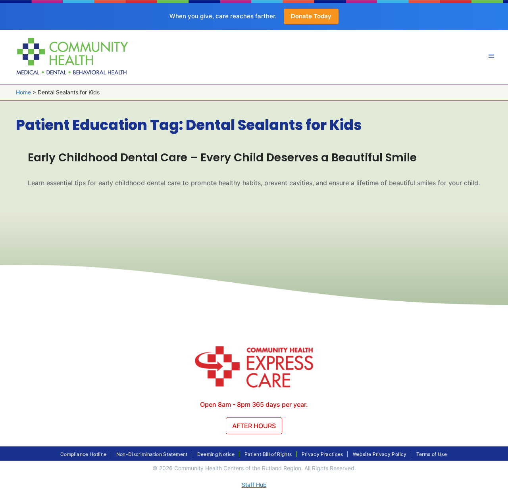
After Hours (254, 426)
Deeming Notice (216, 454)
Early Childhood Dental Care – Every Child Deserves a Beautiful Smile (222, 157)
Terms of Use (431, 454)
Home (23, 92)
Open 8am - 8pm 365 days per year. (254, 404)
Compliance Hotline (83, 454)
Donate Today (311, 16)
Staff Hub (254, 484)
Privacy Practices (322, 454)
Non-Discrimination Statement (152, 454)
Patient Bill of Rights (268, 454)
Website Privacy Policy (380, 454)
